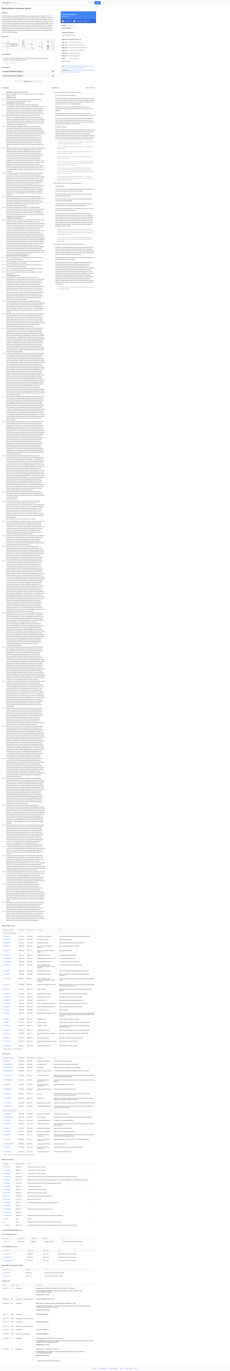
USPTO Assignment (89, 70)
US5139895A (6, 997)
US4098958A (6, 942)
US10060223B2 (7, 1089)
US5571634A (6, 1003)
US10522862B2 (7, 1151)
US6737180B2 (6, 1167)
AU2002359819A (7, 1257)
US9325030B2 (6, 1147)
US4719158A (6, 978)
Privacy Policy (128, 1368)
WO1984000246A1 (8, 958)
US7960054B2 (7, 1114)
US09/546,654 (6, 1241)
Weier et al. (6, 1218)
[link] (28, 59)
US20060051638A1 (8, 1067)
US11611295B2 (7, 1103)
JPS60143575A (7, 961)
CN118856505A (7, 1106)
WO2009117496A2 (8, 1144)
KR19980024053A (7, 1215)
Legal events (85, 66)
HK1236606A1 (6, 1225)
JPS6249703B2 (7, 1205)
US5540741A (6, 1006)
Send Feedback (103, 1368)
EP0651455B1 (6, 1013)
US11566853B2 (7, 1209)
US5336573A (6, 1010)
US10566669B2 (7, 1123)
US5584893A (6, 1030)
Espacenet (64, 72)
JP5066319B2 (6, 1199)
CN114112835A (7, 1098)
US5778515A (6, 1038)
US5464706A (6, 1019)
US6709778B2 (7, 1041)
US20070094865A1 (8, 1117)
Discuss (78, 72)
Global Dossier (71, 72)
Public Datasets (113, 1368)
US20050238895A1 (8, 1064)
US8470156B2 (6, 1139)
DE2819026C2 (6, 946)
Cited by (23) (78, 66)
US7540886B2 (7, 1131)
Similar (88, 21)
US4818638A (6, 971)
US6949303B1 (6, 1193)
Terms (121, 1368)
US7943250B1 (6, 1202)
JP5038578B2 (6, 1186)
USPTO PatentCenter (78, 70)
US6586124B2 (6, 1180)
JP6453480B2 (6, 1183)
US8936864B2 (6, 1084)
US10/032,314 (6, 1254)
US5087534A (6, 993)
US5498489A (6, 1025)
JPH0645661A (7, 1000)
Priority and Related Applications (76, 67)
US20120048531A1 (8, 1070)
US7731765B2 (6, 1120)
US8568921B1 (6, 1128)
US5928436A (6, 1033)
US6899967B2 (7, 1061)
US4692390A (6, 974)
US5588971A (6, 1022)
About (94, 1368)
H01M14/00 (8, 58)
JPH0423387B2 (7, 1212)
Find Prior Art (78, 21)
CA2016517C (6, 989)
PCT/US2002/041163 (8, 1260)
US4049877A (6, 939)
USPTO (71, 70)
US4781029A (6, 984)
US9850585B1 (6, 1134)
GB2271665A (6, 1196)
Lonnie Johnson (71, 25)
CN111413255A (7, 1093)
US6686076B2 (7, 1045)
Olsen (4, 1222)
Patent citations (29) (69, 66)
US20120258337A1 (8, 1075)
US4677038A (6, 965)
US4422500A (6, 950)
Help (136, 1368)
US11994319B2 (7, 1176)
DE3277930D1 (6, 955)
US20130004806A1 (8, 1080)
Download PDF (68, 21)
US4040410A (6, 936)
